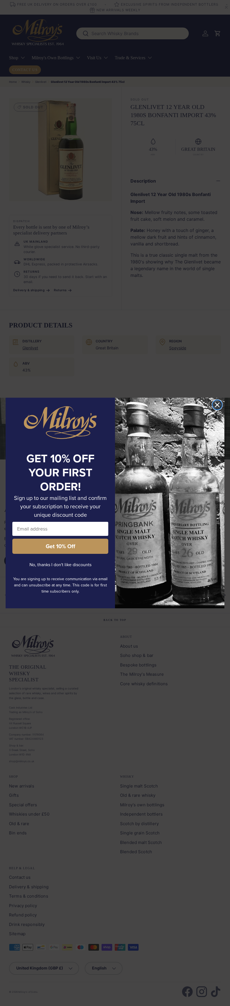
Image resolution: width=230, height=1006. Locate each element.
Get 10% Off (60, 546)
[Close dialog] (217, 405)
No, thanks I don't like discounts (60, 564)
